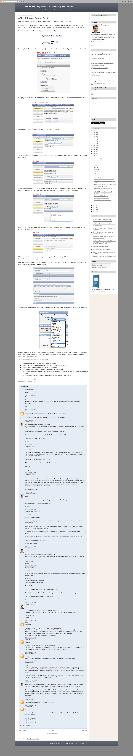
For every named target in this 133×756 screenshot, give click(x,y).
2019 (94, 137)
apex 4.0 (24, 381)
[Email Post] (35, 379)
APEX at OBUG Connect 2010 (101, 198)
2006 (94, 211)
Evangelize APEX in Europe (101, 196)
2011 (94, 153)
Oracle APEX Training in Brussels (102, 200)
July (95, 167)
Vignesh (27, 706)
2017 (94, 141)
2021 (94, 132)
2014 (94, 147)
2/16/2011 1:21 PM (30, 603)
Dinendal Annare (30, 411)
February (96, 177)
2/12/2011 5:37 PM (30, 566)
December (97, 157)
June (95, 169)
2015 (94, 145)
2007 (94, 209)
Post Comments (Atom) (33, 739)
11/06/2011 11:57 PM (31, 680)
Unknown (27, 699)
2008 (94, 207)
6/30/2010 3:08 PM (30, 420)
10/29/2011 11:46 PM (31, 661)
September (97, 163)
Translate (104, 267)
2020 (94, 134)
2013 (94, 149)
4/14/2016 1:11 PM (30, 705)
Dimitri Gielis (28, 421)
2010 (94, 155)
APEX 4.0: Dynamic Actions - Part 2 (33, 18)
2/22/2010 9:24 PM (30, 409)
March (96, 175)
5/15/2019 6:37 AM (30, 722)
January (96, 202)
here (37, 259)
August (96, 165)
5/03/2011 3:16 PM (30, 638)
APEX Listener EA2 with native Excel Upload (105, 184)
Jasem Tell (28, 653)
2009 (94, 205)
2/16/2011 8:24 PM (30, 620)
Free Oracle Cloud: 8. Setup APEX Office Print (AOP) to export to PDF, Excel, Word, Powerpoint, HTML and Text (104, 242)
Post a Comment (25, 725)
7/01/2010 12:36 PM (30, 445)
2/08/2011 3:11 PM (30, 492)
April (95, 173)
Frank (26, 622)
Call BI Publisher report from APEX (101, 249)
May (95, 171)
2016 (94, 143)
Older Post (84, 730)
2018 (94, 139)
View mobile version (52, 733)
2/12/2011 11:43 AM (30, 546)
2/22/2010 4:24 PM (30, 395)
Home (53, 730)
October (96, 161)
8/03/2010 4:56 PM (30, 473)
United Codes (105, 36)
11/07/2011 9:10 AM (30, 698)
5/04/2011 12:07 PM (30, 652)
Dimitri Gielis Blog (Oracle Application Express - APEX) (48, 7)
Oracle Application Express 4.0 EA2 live (104, 179)
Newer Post (22, 730)
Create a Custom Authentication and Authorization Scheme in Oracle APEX (102, 220)
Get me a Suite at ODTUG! (101, 186)
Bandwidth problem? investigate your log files (105, 193)
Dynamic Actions (31, 381)
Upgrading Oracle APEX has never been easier (104, 256)
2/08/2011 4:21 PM (30, 510)
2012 (94, 151)
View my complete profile (99, 41)
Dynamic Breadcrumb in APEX (100, 246)
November (97, 159)
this (64, 21)
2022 (94, 130)
